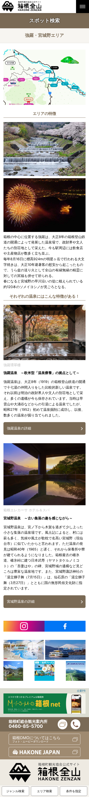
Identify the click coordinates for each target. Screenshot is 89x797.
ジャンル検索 (15, 791)
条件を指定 (73, 791)
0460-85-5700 (26, 726)
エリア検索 (44, 791)
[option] (23, 650)
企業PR (81, 690)
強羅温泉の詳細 (19, 428)
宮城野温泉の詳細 (21, 601)
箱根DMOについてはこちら (36, 739)
